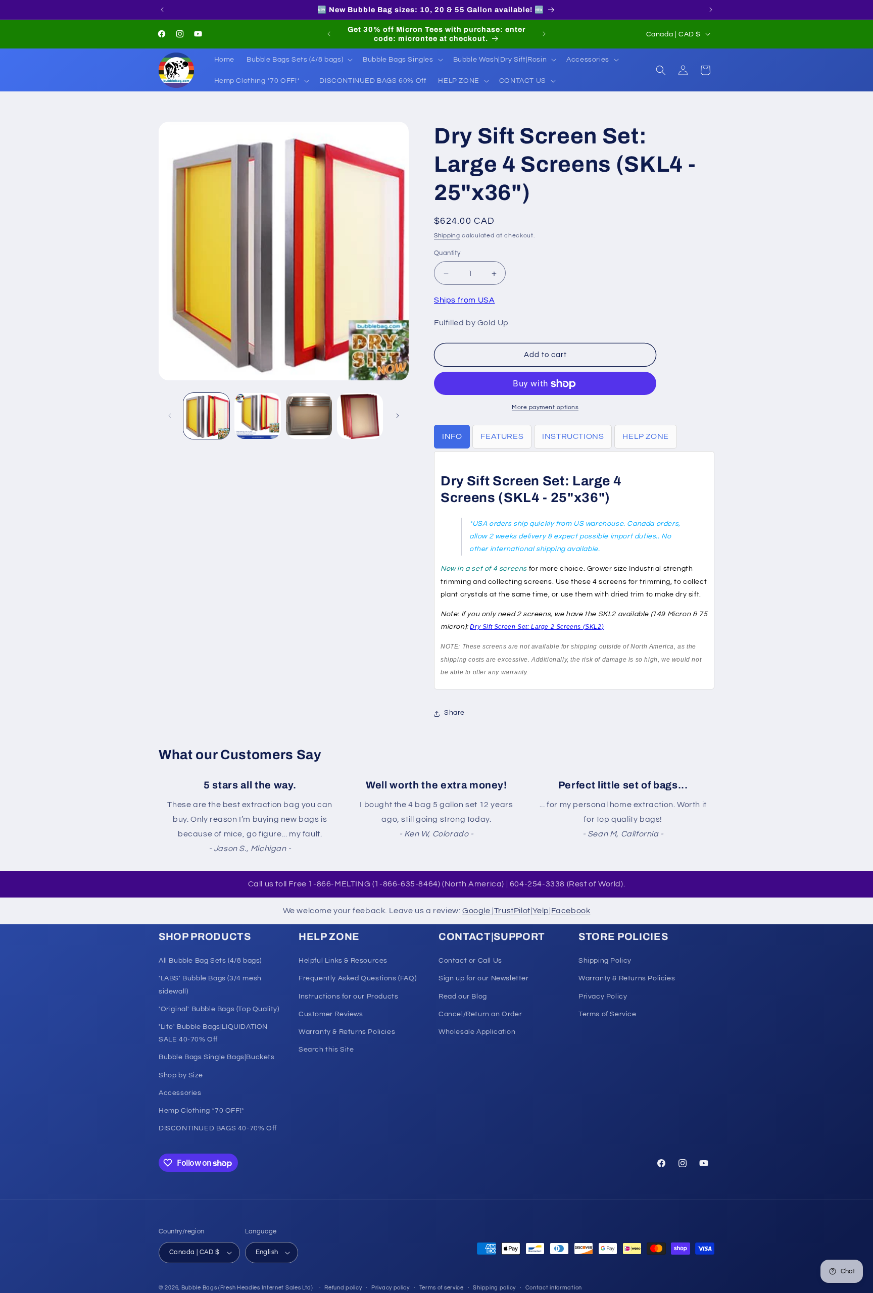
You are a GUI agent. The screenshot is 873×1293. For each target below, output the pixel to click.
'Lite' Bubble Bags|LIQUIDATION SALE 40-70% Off (213, 1033)
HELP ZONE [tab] (645, 437)
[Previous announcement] (162, 9)
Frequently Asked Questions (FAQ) (357, 978)
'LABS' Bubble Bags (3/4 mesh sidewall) (210, 984)
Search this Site (326, 1049)
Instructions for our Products (348, 996)
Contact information (553, 1287)
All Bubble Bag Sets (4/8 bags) (210, 960)
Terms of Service (607, 1014)
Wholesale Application (477, 1031)
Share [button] (454, 713)
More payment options (545, 408)
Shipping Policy (605, 960)
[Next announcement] (711, 9)
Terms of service (441, 1287)
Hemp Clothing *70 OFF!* (202, 1110)
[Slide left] (170, 416)
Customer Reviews (331, 1014)
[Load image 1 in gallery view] (206, 416)
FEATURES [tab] (501, 437)
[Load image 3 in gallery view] (309, 416)
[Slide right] (397, 416)
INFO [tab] (452, 437)
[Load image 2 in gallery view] (257, 416)
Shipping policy (494, 1287)
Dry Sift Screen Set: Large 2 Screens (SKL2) (537, 627)
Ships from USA (464, 300)
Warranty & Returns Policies (347, 1031)
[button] (298, 59)
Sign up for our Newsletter (484, 978)
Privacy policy (390, 1287)
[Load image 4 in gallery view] (360, 416)
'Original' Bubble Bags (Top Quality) (219, 1009)
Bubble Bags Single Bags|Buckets (217, 1057)
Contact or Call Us (470, 960)
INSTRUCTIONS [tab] (573, 437)
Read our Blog (463, 996)
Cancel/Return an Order (480, 1014)
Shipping (447, 235)
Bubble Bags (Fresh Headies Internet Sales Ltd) (247, 1287)
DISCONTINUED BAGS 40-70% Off (218, 1128)
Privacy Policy (602, 996)
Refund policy (343, 1287)
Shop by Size (181, 1074)
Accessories (180, 1093)
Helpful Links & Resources (343, 960)
